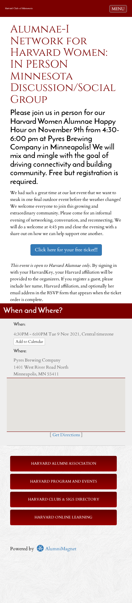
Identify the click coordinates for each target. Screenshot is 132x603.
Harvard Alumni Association (63, 463)
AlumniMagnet (60, 549)
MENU (119, 8)
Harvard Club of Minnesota (18, 8)
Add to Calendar (29, 341)
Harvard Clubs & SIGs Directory (63, 499)
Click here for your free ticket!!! (66, 250)
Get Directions (66, 435)
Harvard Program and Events (63, 481)
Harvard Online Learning (63, 517)
